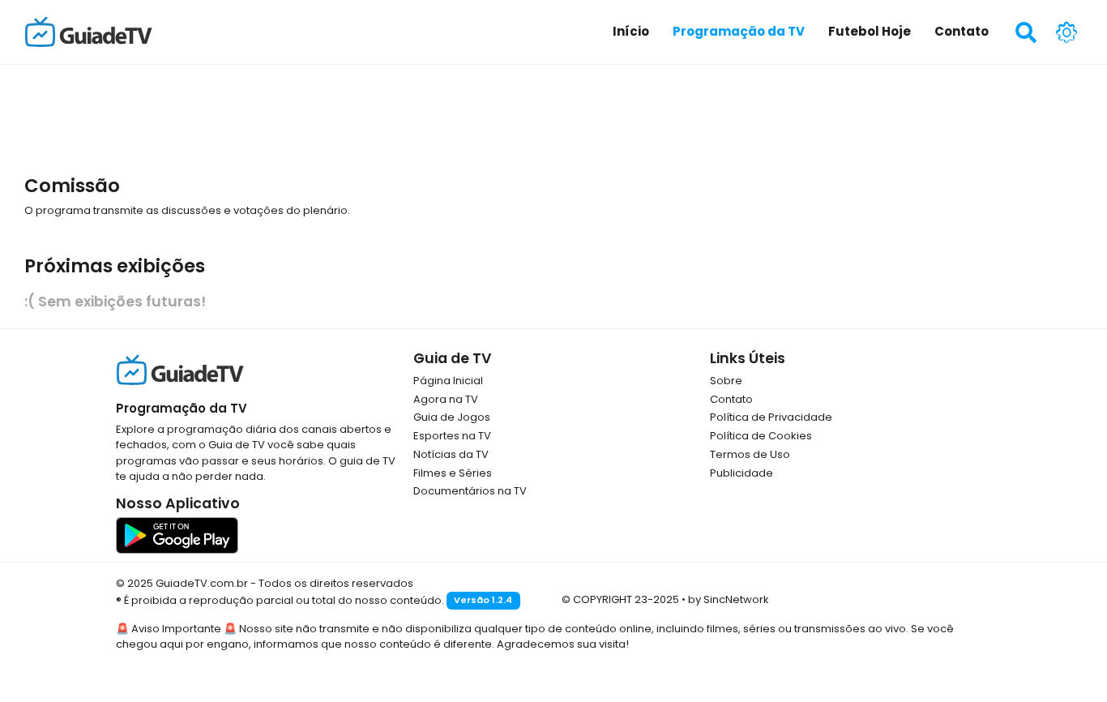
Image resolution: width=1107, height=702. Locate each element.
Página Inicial (448, 380)
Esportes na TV (452, 435)
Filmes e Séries (452, 473)
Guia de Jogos (451, 417)
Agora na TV (445, 399)
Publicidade (741, 473)
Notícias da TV (451, 454)
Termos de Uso (750, 454)
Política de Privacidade (771, 417)
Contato (731, 399)
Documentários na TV (470, 491)
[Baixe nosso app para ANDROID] (177, 534)
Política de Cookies (761, 435)
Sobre (726, 380)
